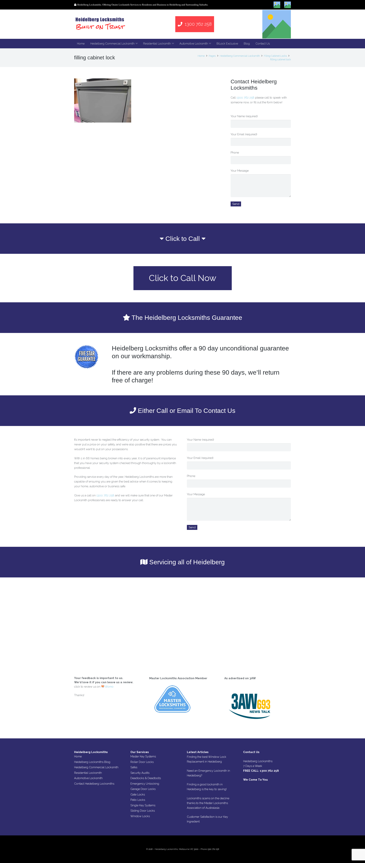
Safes (133, 767)
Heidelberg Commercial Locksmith (96, 767)
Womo (108, 686)
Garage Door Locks (143, 789)
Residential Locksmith (88, 773)
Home (78, 756)
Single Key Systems (142, 805)
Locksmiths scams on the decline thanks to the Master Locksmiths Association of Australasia (208, 803)
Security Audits (139, 773)
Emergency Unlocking (144, 783)
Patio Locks (137, 800)
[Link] (100, 24)
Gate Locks (137, 794)
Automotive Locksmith (88, 778)
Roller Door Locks (142, 762)
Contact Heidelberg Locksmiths (94, 783)
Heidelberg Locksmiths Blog (92, 762)
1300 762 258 (245, 97)
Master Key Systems (143, 756)
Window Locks (140, 816)
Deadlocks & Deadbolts (145, 778)
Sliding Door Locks (142, 810)
